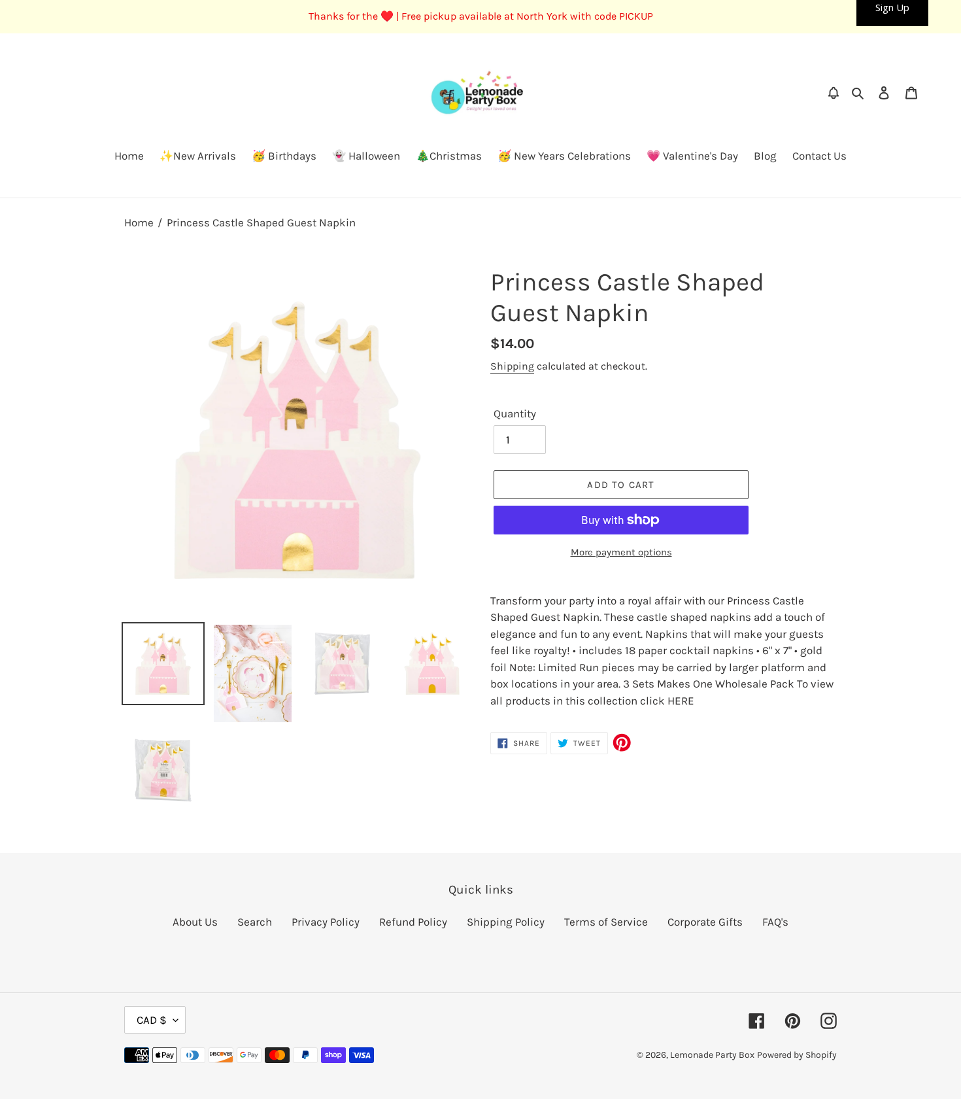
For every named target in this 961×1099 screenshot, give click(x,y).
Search (254, 921)
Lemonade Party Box (712, 1054)
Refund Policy (413, 921)
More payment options (621, 552)
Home (139, 222)
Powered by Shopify (797, 1054)
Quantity (515, 413)
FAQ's (775, 921)
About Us (195, 921)
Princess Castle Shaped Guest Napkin (261, 222)
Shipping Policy (506, 921)
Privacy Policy (326, 921)
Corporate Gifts (705, 921)
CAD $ (152, 1019)
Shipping (512, 366)
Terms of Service (606, 921)
